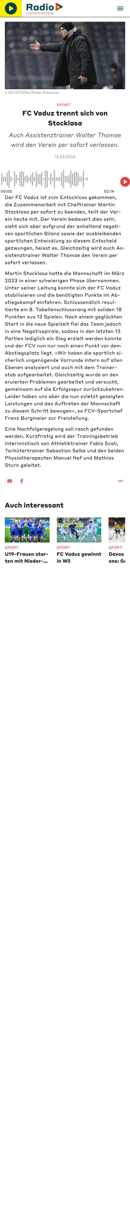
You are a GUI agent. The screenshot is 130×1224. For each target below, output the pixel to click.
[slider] (57, 179)
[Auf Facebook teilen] (22, 481)
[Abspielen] (11, 8)
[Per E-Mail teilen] (10, 481)
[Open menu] (120, 8)
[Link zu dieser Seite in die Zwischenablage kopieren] (120, 481)
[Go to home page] (45, 8)
